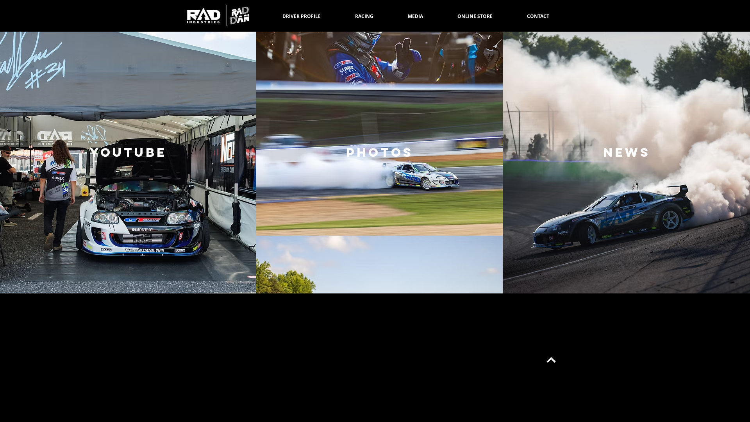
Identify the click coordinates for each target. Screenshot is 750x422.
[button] (364, 16)
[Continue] (551, 360)
